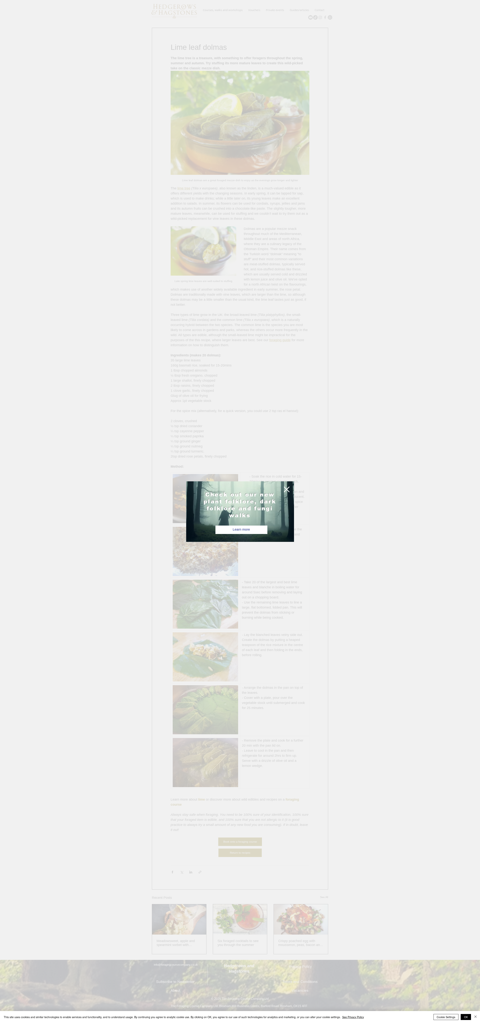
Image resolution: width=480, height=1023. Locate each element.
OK (466, 1017)
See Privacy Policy (353, 1017)
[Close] (475, 1017)
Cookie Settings (446, 1017)
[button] (287, 489)
